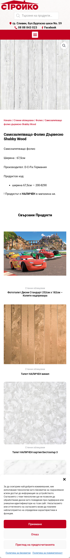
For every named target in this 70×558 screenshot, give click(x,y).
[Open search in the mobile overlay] (36, 15)
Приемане (35, 524)
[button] (64, 479)
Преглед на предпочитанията (35, 544)
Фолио (39, 120)
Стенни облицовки (24, 120)
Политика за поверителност (47, 553)
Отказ (35, 534)
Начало (8, 120)
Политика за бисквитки (18, 553)
